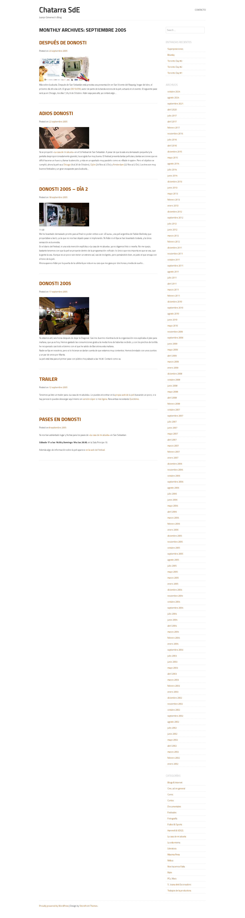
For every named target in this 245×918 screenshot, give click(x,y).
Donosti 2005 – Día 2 (63, 189)
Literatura (172, 848)
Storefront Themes (88, 905)
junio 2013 (172, 187)
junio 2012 (172, 229)
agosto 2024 (173, 97)
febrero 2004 (174, 637)
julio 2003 (172, 655)
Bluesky (171, 55)
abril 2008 (172, 397)
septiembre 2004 (175, 607)
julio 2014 (172, 169)
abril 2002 (172, 745)
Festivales (172, 812)
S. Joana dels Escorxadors (179, 884)
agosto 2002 (173, 721)
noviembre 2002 (175, 703)
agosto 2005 (173, 559)
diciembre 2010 (175, 301)
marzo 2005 (173, 577)
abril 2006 (172, 511)
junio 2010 (172, 319)
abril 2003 (172, 673)
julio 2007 (172, 421)
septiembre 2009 (175, 337)
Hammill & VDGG (175, 830)
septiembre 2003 (175, 649)
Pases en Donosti (60, 419)
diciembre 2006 (175, 463)
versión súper (89, 399)
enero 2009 (173, 367)
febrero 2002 (174, 757)
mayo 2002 (173, 739)
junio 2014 (172, 175)
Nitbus (170, 860)
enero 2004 (173, 643)
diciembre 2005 (175, 535)
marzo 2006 (173, 517)
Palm (170, 872)
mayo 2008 (173, 391)
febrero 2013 (174, 199)
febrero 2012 (174, 241)
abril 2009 (172, 355)
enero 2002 (173, 763)
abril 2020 (172, 109)
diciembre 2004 (175, 589)
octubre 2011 (174, 259)
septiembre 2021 (175, 103)
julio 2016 (172, 139)
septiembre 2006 (175, 481)
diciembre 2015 (175, 151)
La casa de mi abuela (177, 836)
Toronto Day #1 (175, 73)
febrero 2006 (174, 523)
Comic (170, 794)
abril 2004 (172, 625)
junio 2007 (172, 427)
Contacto (200, 10)
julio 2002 (172, 727)
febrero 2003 (174, 685)
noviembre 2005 (175, 541)
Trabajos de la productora (179, 890)
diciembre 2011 (175, 247)
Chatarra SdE (59, 9)
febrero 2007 (174, 451)
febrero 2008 (174, 403)
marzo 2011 (173, 289)
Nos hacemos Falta (176, 866)
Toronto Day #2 (175, 67)
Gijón (92, 164)
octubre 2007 (174, 409)
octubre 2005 (174, 547)
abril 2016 (172, 145)
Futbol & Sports (175, 824)
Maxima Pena (174, 854)
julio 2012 (172, 223)
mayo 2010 (173, 325)
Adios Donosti (56, 113)
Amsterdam (118, 164)
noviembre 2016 (175, 133)
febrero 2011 (174, 295)
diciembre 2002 (175, 697)
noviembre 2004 (175, 595)
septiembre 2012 (175, 217)
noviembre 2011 (175, 253)
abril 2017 (172, 121)
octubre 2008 (174, 379)
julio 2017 (172, 115)
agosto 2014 (173, 163)
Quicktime (134, 399)
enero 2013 (173, 205)
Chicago (67, 164)
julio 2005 (172, 565)
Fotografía (172, 818)
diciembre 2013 (175, 181)
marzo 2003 (173, 679)
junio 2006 (172, 499)
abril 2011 (172, 283)
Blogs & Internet (175, 782)
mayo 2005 (173, 571)
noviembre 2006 (175, 469)
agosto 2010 (173, 313)
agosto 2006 (173, 487)
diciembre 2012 (175, 211)
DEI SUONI (76, 89)
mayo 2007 (173, 433)
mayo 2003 (173, 667)
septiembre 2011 (175, 265)
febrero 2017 (174, 127)
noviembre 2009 (175, 331)
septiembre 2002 (175, 715)
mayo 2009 (173, 349)
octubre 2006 (174, 475)
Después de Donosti (62, 42)
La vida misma (174, 842)
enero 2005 (173, 583)
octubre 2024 (174, 91)
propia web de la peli (124, 394)
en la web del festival (95, 449)
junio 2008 (172, 385)
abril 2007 (172, 439)
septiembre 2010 (175, 307)
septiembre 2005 (175, 553)
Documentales (174, 806)
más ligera (102, 399)
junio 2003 (172, 661)
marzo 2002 (173, 751)
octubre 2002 (174, 709)
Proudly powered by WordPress (53, 905)
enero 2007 (173, 457)
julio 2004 (172, 613)
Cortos (171, 800)
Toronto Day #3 (175, 61)
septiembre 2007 (175, 415)
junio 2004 (172, 619)
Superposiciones (175, 49)
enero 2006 (173, 529)
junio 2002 (172, 733)
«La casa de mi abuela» (63, 152)
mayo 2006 (173, 505)
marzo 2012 (173, 235)
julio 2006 (172, 493)
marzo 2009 (173, 361)
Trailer (48, 379)
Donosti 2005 (55, 283)
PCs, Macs (172, 878)
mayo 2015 (173, 157)
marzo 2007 (173, 445)
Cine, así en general (176, 788)
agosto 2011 (173, 271)
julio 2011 (172, 277)
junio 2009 (172, 343)
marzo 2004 (173, 631)
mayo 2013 (173, 193)
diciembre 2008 (175, 373)
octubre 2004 (174, 601)
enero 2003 (173, 691)
